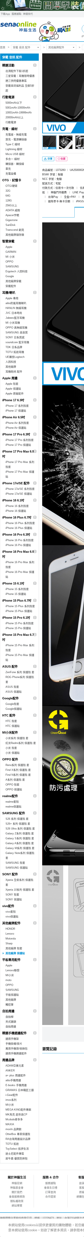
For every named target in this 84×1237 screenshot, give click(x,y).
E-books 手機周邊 (16, 1085)
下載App (5, 14)
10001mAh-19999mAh (19, 112)
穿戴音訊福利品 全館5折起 (20, 88)
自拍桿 (9, 1016)
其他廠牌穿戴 (13, 281)
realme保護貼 (13, 806)
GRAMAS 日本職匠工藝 (20, 1090)
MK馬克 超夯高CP (16, 1114)
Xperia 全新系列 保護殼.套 (20, 882)
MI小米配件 (10, 732)
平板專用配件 (11, 959)
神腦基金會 (16, 1187)
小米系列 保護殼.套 (17, 738)
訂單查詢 (50, 1192)
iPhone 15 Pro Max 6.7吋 (18, 637)
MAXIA (10, 1124)
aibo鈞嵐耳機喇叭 (16, 303)
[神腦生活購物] (36, 29)
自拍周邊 (8, 1011)
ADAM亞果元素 (15, 1065)
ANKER (10, 1070)
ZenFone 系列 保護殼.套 (20, 672)
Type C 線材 (13, 144)
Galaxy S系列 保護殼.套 (20, 838)
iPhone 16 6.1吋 (13, 500)
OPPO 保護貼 (14, 789)
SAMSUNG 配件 (13, 813)
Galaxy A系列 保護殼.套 (20, 843)
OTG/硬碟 (11, 185)
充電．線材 (10, 129)
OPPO (9, 261)
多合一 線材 (13, 158)
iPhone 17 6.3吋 (13, 400)
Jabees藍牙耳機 (15, 317)
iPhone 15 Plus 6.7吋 (16, 600)
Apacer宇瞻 (12, 215)
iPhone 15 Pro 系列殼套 (20, 623)
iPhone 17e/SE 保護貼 (19, 493)
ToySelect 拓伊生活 (17, 1148)
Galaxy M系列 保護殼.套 (20, 848)
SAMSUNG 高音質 (17, 332)
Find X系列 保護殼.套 (18, 769)
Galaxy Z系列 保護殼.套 (20, 833)
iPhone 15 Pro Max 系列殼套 (20, 648)
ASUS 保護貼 (14, 691)
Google (10, 276)
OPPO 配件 (10, 759)
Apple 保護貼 (13, 388)
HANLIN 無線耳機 (16, 308)
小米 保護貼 (13, 752)
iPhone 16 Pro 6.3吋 (16, 534)
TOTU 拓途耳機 (15, 352)
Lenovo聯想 (12, 970)
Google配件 (10, 698)
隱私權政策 (16, 1201)
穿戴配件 (11, 286)
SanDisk (10, 224)
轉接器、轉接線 (15, 163)
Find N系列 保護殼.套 (18, 774)
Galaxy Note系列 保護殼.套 (20, 855)
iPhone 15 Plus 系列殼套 (20, 606)
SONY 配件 (10, 874)
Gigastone (12, 220)
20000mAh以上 (14, 117)
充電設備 (11, 173)
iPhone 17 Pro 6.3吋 (16, 434)
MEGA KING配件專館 (18, 1109)
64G (8, 195)
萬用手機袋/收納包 (17, 1048)
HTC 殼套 (11, 721)
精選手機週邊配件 (14, 1033)
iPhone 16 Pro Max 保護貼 (20, 574)
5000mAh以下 (14, 102)
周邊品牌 (8, 1060)
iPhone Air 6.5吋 (13, 417)
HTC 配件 (8, 715)
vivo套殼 (11, 911)
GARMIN (11, 251)
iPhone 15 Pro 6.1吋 (16, 617)
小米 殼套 (11, 747)
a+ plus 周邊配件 (16, 1075)
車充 (8, 168)
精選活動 (8, 65)
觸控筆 (9, 1004)
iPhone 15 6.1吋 (13, 583)
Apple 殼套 (12, 383)
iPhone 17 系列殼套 (17, 405)
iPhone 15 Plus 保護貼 (19, 611)
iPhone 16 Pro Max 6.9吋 (18, 554)
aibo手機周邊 (13, 1080)
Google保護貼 (14, 708)
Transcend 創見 (15, 229)
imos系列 (11, 1099)
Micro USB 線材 (15, 154)
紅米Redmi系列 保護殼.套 (21, 743)
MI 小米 (10, 256)
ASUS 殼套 (12, 686)
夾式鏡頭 (11, 1021)
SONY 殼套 (12, 894)
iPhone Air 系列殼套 (17, 422)
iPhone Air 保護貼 (16, 427)
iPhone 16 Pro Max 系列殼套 (20, 565)
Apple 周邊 (10, 378)
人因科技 (11, 361)
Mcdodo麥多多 (14, 1119)
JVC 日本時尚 (14, 312)
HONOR (10, 928)
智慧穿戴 (8, 241)
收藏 (63, 158)
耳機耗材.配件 (14, 371)
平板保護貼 (12, 994)
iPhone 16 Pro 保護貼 (18, 545)
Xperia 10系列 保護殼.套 (20, 889)
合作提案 (50, 1196)
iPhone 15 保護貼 (16, 593)
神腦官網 (17, 1183)
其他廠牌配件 (56, 47)
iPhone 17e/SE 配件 (16, 483)
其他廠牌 (11, 366)
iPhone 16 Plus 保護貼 (19, 528)
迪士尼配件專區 (15, 1153)
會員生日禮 (50, 1187)
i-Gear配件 (12, 1094)
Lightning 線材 (14, 149)
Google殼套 (12, 703)
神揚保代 (28, 14)
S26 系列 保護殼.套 (17, 818)
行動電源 (8, 97)
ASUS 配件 (10, 666)
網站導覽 (17, 1205)
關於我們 (17, 1192)
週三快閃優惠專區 (16, 80)
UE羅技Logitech (15, 356)
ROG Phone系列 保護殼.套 (20, 679)
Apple (9, 246)
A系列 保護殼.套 (15, 779)
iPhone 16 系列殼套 (17, 506)
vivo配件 (8, 906)
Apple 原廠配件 (15, 393)
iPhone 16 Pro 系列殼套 (20, 540)
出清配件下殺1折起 (17, 71)
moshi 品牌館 (13, 1129)
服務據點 (16, 14)
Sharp (9, 943)
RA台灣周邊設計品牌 (18, 1138)
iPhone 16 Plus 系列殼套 (20, 523)
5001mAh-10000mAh (18, 107)
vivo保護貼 (12, 916)
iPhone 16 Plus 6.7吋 (16, 517)
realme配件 (10, 796)
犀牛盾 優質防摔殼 (17, 1158)
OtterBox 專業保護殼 (18, 1134)
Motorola (11, 938)
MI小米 (10, 975)
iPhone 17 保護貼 (16, 410)
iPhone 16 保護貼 (16, 510)
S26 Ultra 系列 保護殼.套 (20, 828)
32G (8, 190)
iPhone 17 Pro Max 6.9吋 (18, 454)
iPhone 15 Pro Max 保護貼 (20, 657)
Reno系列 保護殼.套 (17, 765)
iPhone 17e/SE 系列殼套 (20, 488)
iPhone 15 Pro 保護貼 (18, 628)
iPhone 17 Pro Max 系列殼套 (20, 464)
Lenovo (10, 933)
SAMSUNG (12, 266)
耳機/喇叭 (8, 292)
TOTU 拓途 (12, 1143)
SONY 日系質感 (15, 337)
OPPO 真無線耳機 (16, 327)
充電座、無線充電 (16, 134)
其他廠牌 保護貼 (15, 953)
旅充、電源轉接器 (16, 139)
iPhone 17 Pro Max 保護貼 (20, 474)
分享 (49, 158)
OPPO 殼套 (12, 784)
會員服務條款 (17, 1196)
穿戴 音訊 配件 (21, 47)
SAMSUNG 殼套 (15, 862)
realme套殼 (12, 801)
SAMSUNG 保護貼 (17, 867)
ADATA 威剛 (13, 210)
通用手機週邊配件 (16, 1053)
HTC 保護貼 (13, 725)
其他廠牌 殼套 (14, 948)
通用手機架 (12, 1038)
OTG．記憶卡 (11, 180)
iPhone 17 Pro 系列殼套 (20, 440)
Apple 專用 (12, 298)
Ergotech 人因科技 (17, 271)
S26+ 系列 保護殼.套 (18, 823)
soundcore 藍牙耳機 (17, 342)
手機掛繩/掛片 (14, 1043)
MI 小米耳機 (13, 322)
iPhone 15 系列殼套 (17, 589)
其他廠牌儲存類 (15, 234)
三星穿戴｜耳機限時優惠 (20, 75)
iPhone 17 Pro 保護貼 (18, 444)
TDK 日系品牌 (14, 347)
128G (9, 200)
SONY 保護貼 (14, 899)
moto (8, 980)
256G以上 (11, 205)
